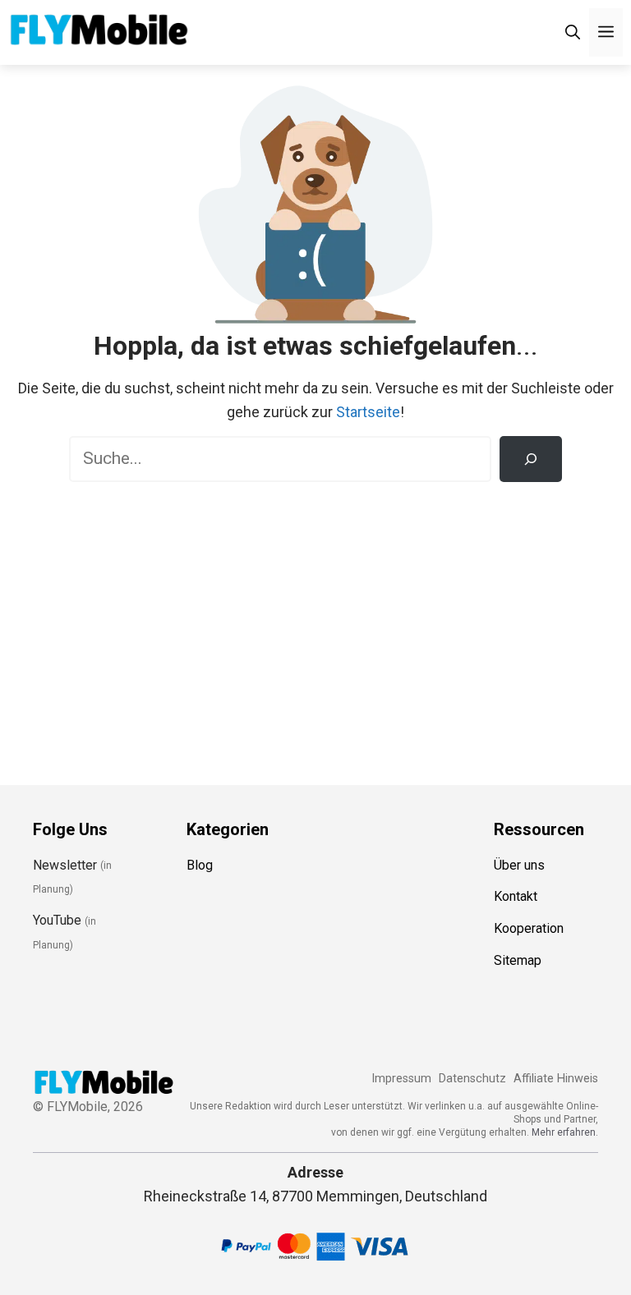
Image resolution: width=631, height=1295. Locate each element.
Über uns (519, 865)
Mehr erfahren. (565, 1132)
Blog (200, 865)
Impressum (401, 1079)
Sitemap (517, 960)
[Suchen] (531, 459)
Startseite (368, 411)
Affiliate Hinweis (556, 1079)
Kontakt (515, 896)
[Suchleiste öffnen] (572, 32)
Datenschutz (472, 1079)
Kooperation (529, 928)
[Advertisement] (315, 622)
